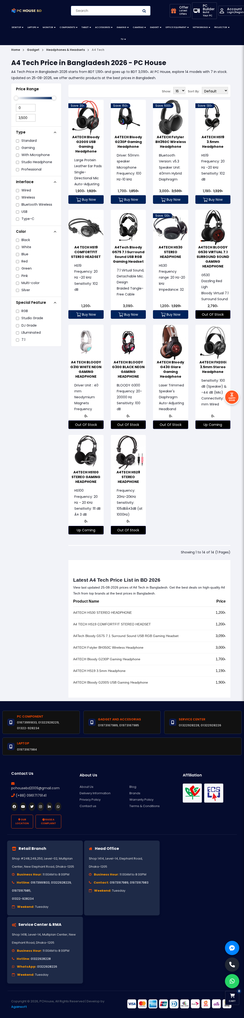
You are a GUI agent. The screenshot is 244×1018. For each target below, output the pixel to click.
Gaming (121, 27)
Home (15, 50)
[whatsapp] (58, 806)
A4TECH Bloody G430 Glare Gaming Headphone (170, 369)
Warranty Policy (141, 799)
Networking (200, 27)
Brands (134, 793)
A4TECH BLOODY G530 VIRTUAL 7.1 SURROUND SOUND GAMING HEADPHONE (213, 257)
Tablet (85, 27)
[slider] (16, 97)
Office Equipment (175, 27)
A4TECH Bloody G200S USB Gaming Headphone (86, 144)
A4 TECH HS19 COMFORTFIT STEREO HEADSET (86, 252)
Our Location (22, 821)
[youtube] (23, 806)
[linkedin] (49, 806)
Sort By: (194, 91)
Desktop (16, 27)
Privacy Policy (90, 799)
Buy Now (88, 199)
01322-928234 (23, 898)
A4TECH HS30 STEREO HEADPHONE (171, 252)
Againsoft (19, 1006)
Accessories (102, 27)
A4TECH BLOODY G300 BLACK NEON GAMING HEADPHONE (128, 369)
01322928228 (41, 958)
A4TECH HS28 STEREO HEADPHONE (128, 477)
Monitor (48, 27)
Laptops (31, 27)
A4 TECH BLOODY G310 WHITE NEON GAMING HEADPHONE (86, 369)
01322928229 (61, 882)
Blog (132, 787)
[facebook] (14, 806)
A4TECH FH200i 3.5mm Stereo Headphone (212, 367)
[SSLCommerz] (179, 1003)
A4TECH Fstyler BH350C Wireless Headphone (170, 142)
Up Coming (212, 424)
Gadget (154, 27)
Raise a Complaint (48, 821)
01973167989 (119, 882)
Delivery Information (95, 793)
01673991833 (40, 882)
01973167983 (139, 882)
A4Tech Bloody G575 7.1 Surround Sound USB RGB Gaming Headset (128, 254)
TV (122, 39)
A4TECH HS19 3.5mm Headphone (213, 142)
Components (67, 27)
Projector (220, 27)
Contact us (88, 806)
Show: (166, 91)
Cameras (138, 27)
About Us (86, 787)
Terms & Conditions (144, 806)
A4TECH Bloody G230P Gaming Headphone (128, 142)
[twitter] (32, 806)
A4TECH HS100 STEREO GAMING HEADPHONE (85, 477)
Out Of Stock (213, 314)
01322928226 (47, 966)
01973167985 (21, 890)
